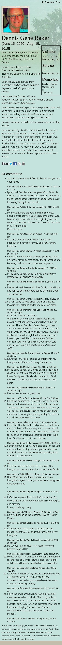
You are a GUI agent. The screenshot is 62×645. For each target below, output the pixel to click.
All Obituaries (48, 2)
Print (58, 2)
